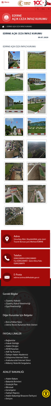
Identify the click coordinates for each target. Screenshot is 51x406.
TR (48, 9)
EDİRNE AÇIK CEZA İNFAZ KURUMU (19, 27)
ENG (43, 9)
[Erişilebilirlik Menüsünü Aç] (46, 393)
